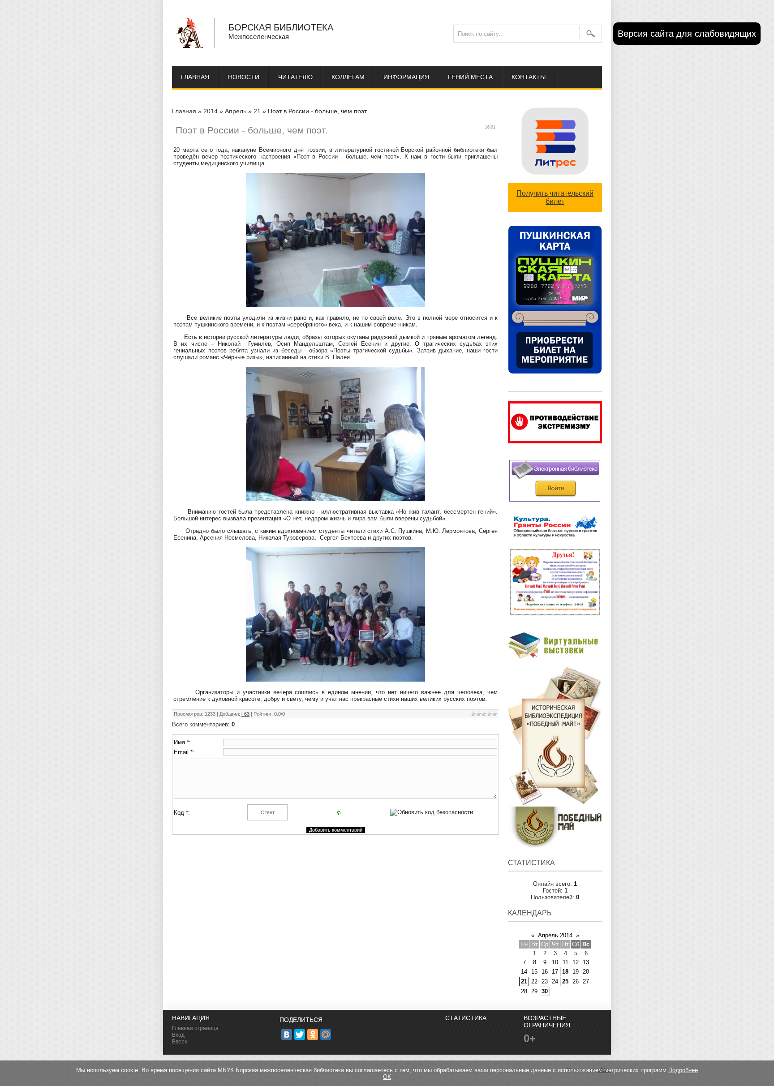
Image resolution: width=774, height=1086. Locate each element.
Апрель (235, 111)
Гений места (470, 77)
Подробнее (683, 1070)
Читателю (295, 77)
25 (565, 981)
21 (257, 111)
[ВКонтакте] (286, 1034)
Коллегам (348, 77)
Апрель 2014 (555, 935)
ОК (387, 1076)
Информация (406, 77)
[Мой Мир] (325, 1034)
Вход (178, 1035)
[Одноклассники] (312, 1034)
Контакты (529, 77)
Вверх (179, 1042)
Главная (195, 77)
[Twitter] (299, 1034)
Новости (243, 77)
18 (565, 971)
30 (545, 991)
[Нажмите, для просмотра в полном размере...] (335, 305)
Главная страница (195, 1028)
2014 (210, 111)
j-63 (245, 714)
